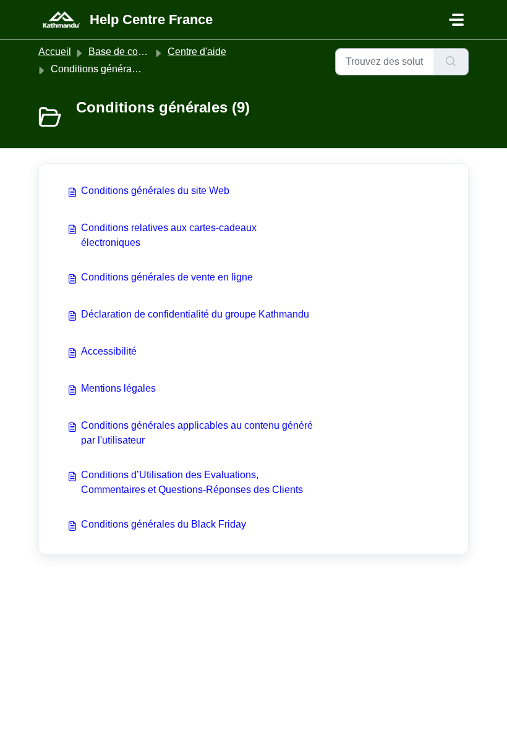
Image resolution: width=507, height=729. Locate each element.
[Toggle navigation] (456, 20)
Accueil (54, 51)
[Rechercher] (451, 61)
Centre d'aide (197, 51)
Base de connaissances (141, 51)
